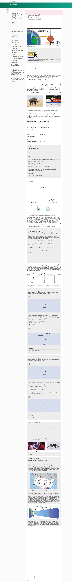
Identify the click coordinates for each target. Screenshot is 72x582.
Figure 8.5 (35, 268)
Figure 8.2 (36, 23)
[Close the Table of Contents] (23, 8)
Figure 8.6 (49, 428)
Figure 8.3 (54, 75)
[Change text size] (61, 9)
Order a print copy (30, 577)
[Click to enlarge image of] (33, 54)
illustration (32, 59)
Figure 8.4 (31, 181)
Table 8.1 (34, 116)
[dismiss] (61, 11)
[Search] (50, 9)
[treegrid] (17, 48)
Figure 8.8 (35, 498)
